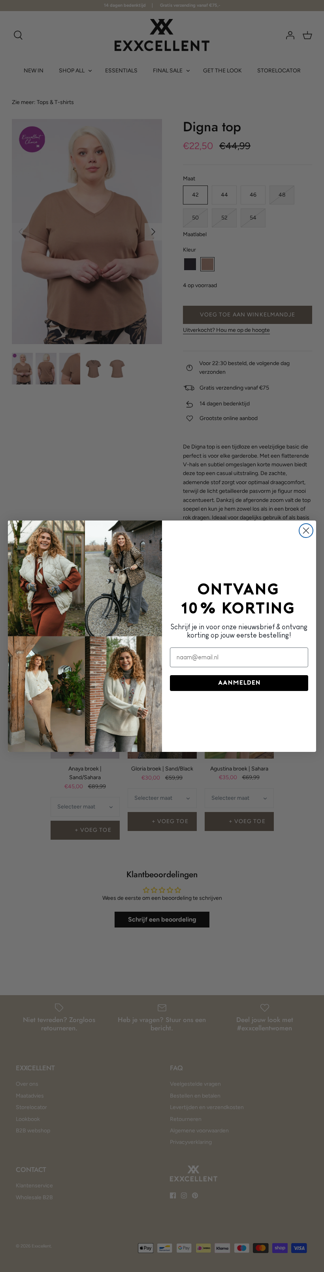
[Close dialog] (306, 531)
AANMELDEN (239, 683)
